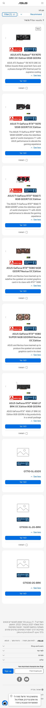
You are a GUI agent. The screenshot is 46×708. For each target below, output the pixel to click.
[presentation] (21, 14)
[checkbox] (23, 88)
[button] (42, 3)
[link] (23, 3)
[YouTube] (26, 679)
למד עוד (23, 81)
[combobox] (31, 14)
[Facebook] (19, 679)
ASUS (7, 641)
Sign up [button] (8, 671)
